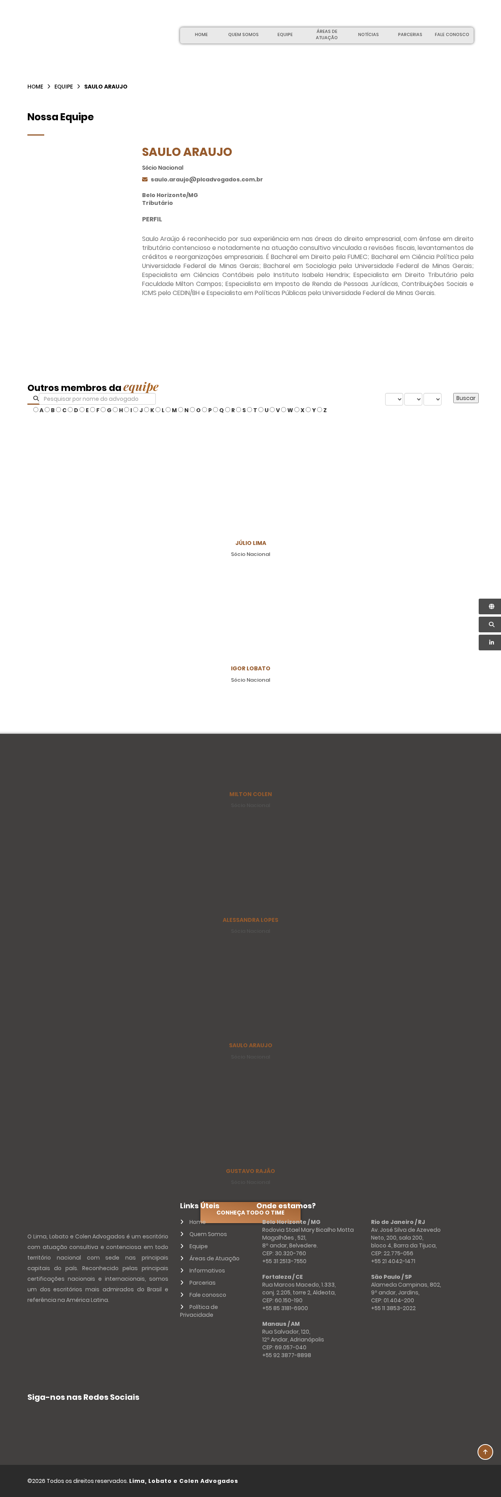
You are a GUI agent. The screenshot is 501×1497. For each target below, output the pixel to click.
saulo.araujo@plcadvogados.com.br (207, 179)
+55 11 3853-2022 (393, 1308)
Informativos (207, 1270)
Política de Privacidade (199, 1311)
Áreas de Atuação (327, 34)
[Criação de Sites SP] (458, 1481)
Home (201, 34)
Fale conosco (452, 34)
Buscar (466, 398)
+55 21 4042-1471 (393, 1261)
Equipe (285, 34)
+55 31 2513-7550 (284, 1261)
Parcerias (410, 34)
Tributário (157, 203)
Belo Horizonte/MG (170, 195)
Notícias (368, 34)
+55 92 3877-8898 (286, 1355)
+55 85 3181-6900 (285, 1308)
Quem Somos (243, 34)
